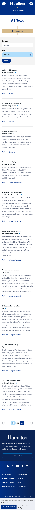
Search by (5, 41)
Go (22, 423)
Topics (4, 50)
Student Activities (15, 221)
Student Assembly (15, 296)
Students (12, 93)
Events (11, 121)
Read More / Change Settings (24, 507)
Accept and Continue (9, 506)
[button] (4, 3)
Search (6, 60)
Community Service (15, 183)
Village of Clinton (15, 260)
